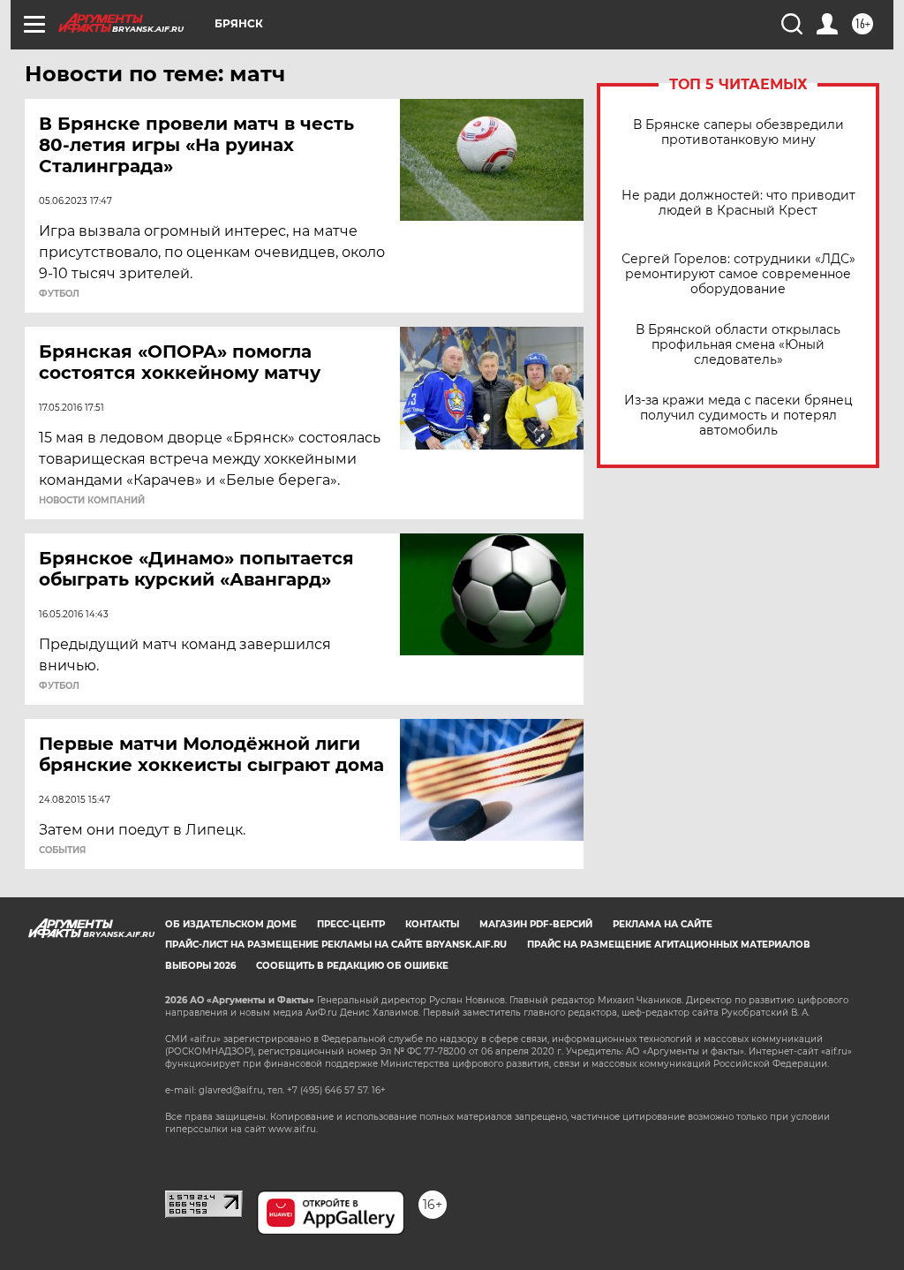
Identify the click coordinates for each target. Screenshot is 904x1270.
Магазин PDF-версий (535, 924)
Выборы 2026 (200, 965)
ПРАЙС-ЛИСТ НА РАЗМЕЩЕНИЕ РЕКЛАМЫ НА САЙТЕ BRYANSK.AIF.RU (336, 944)
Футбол (59, 294)
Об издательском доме (231, 924)
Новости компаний (92, 500)
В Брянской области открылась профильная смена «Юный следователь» (738, 344)
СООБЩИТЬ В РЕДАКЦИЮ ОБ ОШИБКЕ (352, 965)
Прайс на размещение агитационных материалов (668, 944)
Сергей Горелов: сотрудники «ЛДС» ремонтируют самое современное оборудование (738, 274)
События (62, 850)
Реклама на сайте (662, 924)
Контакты (432, 924)
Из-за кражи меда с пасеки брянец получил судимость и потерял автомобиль (738, 415)
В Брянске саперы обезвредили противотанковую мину (738, 132)
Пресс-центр (351, 924)
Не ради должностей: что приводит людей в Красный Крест (738, 203)
